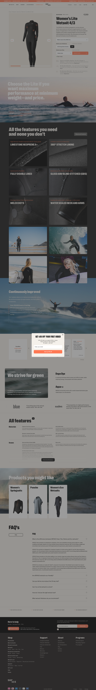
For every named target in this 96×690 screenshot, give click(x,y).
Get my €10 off (48, 351)
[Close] (62, 334)
